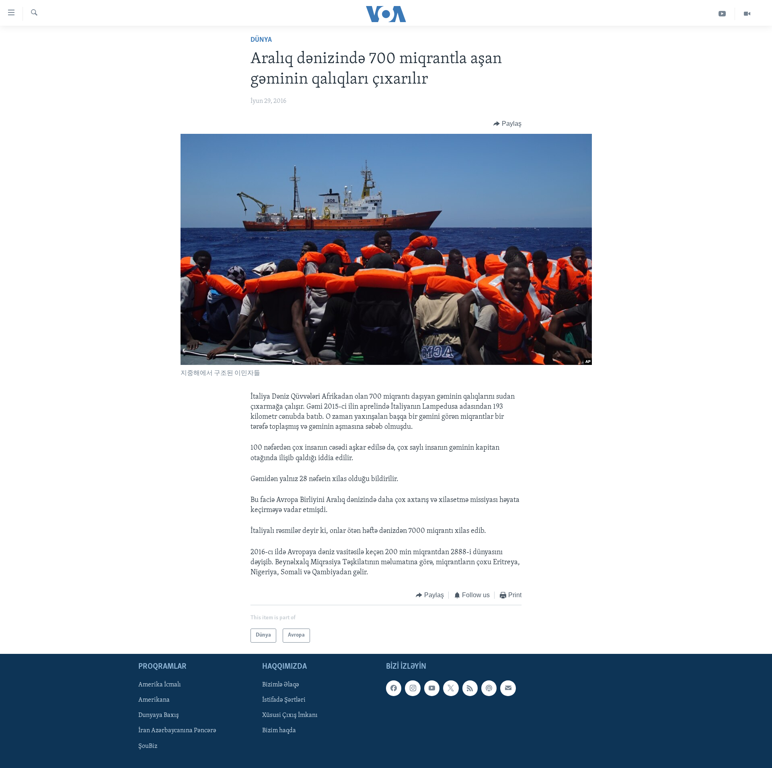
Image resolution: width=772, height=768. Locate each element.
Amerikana (154, 700)
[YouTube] (722, 14)
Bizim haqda (279, 730)
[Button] (507, 124)
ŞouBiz (147, 746)
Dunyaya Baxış (158, 715)
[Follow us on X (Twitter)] (450, 688)
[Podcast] (489, 688)
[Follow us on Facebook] (393, 688)
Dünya (261, 40)
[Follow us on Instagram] (412, 688)
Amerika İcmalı (159, 685)
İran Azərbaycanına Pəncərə (177, 730)
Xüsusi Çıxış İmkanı (290, 715)
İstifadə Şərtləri (284, 700)
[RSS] (470, 688)
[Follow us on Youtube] (431, 688)
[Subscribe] (507, 688)
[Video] (747, 14)
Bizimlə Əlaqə (280, 685)
